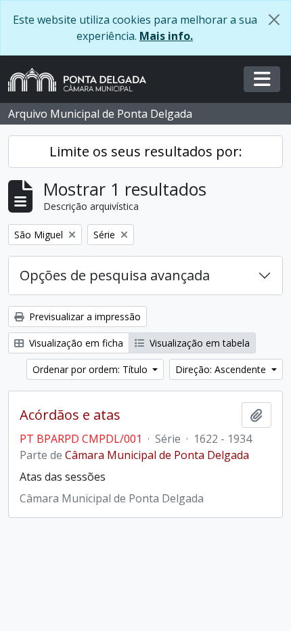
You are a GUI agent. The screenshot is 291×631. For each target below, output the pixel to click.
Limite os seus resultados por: (145, 151)
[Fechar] (274, 20)
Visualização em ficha (74, 342)
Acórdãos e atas (70, 415)
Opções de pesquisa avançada (115, 275)
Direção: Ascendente (222, 369)
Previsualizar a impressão (83, 316)
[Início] (82, 79)
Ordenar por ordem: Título (91, 369)
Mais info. (166, 35)
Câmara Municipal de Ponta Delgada (157, 455)
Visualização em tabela (198, 342)
